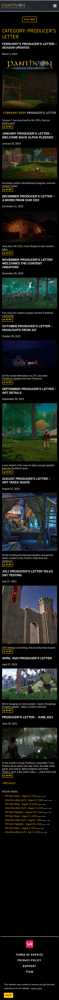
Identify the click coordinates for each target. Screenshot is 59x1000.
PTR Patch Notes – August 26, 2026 (21, 796)
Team (29, 971)
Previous (9, 783)
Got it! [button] (8, 995)
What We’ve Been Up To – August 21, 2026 (24, 800)
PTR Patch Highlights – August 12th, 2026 (24, 812)
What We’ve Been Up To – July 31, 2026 (22, 832)
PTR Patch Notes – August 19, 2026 (21, 804)
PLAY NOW (29, 19)
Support (29, 966)
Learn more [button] (36, 988)
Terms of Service (29, 954)
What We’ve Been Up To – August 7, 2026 (23, 820)
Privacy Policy (29, 960)
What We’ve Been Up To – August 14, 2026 (24, 808)
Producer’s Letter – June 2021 (27, 717)
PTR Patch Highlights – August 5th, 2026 (23, 824)
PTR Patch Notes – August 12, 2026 (21, 816)
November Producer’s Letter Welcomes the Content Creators (27, 263)
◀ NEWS (7, 126)
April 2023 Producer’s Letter (27, 658)
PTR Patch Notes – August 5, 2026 (20, 828)
